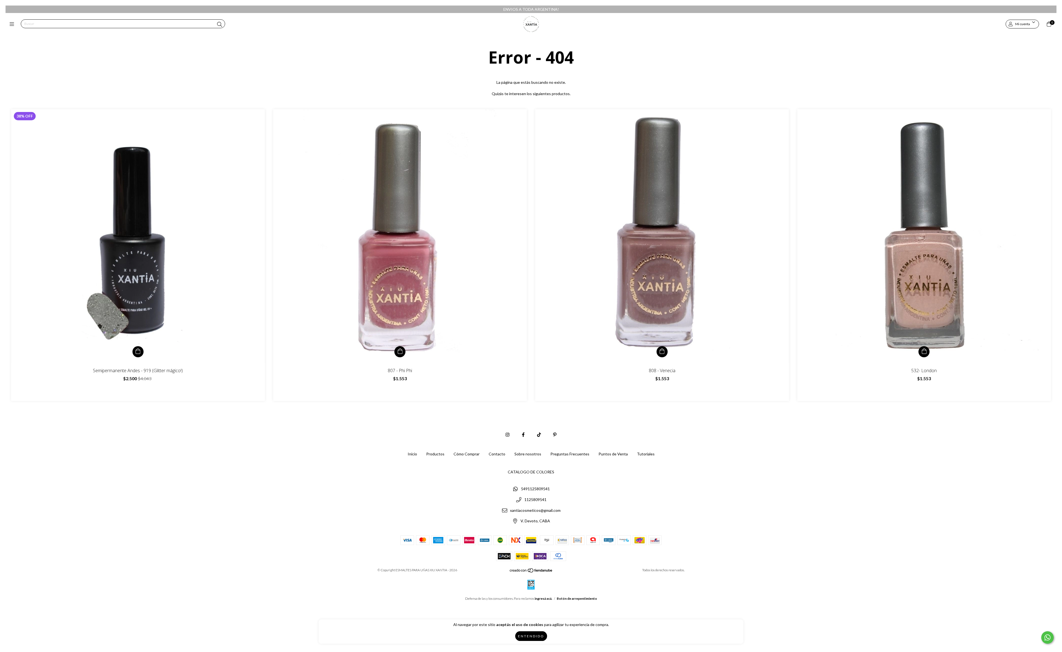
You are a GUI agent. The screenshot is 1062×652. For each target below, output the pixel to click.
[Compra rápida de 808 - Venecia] (662, 351)
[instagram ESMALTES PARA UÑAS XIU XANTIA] (507, 434)
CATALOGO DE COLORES (531, 472)
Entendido (531, 636)
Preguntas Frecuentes (569, 454)
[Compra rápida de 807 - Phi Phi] (399, 351)
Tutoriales (646, 454)
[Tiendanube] (531, 572)
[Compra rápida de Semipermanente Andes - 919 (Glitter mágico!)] (138, 351)
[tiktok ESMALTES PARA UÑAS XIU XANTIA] (539, 434)
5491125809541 (535, 489)
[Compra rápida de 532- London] (924, 351)
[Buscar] (219, 24)
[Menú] (13, 24)
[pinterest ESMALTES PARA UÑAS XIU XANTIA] (554, 434)
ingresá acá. (543, 598)
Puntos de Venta (613, 454)
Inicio (412, 454)
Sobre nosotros (527, 454)
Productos (435, 454)
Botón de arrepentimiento (577, 598)
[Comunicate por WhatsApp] (1047, 637)
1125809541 (535, 499)
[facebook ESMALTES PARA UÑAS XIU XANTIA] (523, 434)
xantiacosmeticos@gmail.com (535, 510)
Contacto (497, 454)
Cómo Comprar (467, 454)
